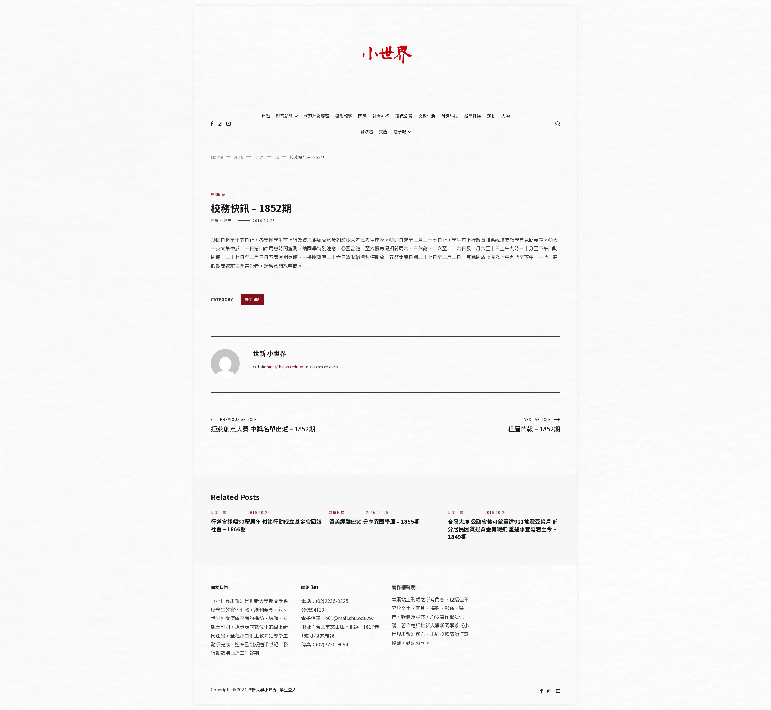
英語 (383, 131)
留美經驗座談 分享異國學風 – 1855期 (374, 521)
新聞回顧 (218, 194)
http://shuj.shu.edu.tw (285, 366)
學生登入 (287, 690)
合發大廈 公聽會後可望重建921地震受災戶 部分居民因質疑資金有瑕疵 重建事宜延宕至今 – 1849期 (503, 528)
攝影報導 (343, 116)
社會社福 (381, 116)
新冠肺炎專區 (316, 116)
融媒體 (366, 131)
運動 (491, 116)
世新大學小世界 (262, 690)
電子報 (399, 131)
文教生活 (426, 116)
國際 (362, 116)
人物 (505, 116)
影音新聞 (284, 116)
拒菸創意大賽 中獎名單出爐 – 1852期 (263, 425)
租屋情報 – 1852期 (534, 425)
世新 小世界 (221, 220)
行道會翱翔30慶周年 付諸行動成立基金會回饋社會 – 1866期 (266, 525)
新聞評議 (472, 116)
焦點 (265, 116)
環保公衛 (403, 116)
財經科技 (449, 116)
